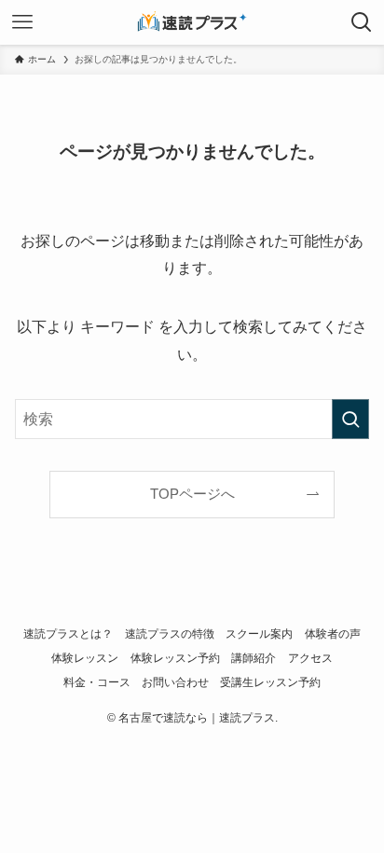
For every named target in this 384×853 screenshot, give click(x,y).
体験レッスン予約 (175, 658)
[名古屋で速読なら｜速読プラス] (192, 22)
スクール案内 (259, 633)
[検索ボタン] (361, 22)
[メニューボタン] (22, 22)
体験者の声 (333, 633)
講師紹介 (253, 658)
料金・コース (96, 682)
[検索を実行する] (350, 419)
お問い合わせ (175, 682)
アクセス (310, 658)
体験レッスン (84, 658)
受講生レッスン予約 (270, 682)
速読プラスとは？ (68, 633)
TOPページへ (192, 494)
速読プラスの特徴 (169, 633)
